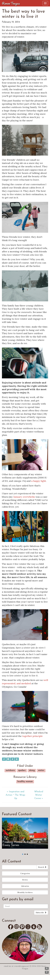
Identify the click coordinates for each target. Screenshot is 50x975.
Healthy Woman (25, 781)
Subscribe (40, 912)
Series (25, 880)
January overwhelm (24, 496)
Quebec (22, 770)
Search (41, 867)
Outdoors (10, 770)
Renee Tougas (11, 3)
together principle (32, 736)
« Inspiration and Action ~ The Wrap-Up (16, 795)
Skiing (32, 770)
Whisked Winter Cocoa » (38, 795)
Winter (41, 770)
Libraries (25, 886)
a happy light (38, 480)
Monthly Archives (25, 892)
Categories (25, 873)
